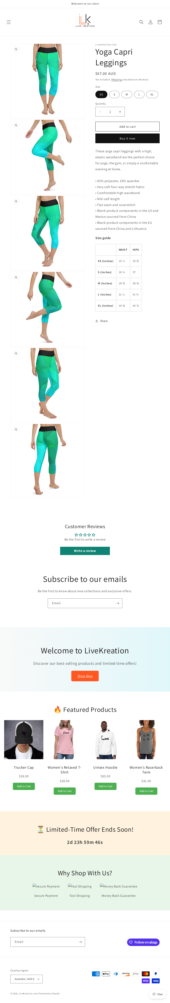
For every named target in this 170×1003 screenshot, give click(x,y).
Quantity (100, 103)
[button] (8, 22)
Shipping (116, 79)
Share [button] (104, 321)
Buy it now (127, 138)
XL (152, 94)
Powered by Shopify (49, 993)
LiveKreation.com (28, 993)
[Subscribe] (117, 603)
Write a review (85, 551)
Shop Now (85, 676)
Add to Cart (24, 786)
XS (101, 94)
